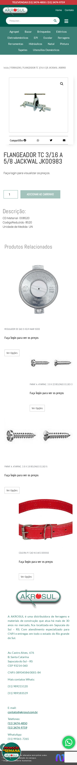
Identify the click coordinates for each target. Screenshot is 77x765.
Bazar (28, 31)
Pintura (64, 43)
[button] (62, 84)
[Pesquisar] (55, 20)
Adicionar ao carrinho (40, 194)
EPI (36, 37)
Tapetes (22, 50)
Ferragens (64, 37)
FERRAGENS (15, 67)
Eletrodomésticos (18, 37)
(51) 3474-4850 (37, 2)
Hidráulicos (35, 43)
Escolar (48, 37)
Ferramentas (15, 43)
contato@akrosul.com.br (23, 712)
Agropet (14, 31)
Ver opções (12, 352)
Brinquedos (44, 31)
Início (6, 67)
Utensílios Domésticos (46, 50)
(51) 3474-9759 (56, 2)
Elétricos (61, 31)
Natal (51, 43)
